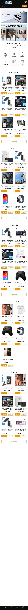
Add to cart (10, 93)
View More (14, 141)
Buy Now (4, 93)
